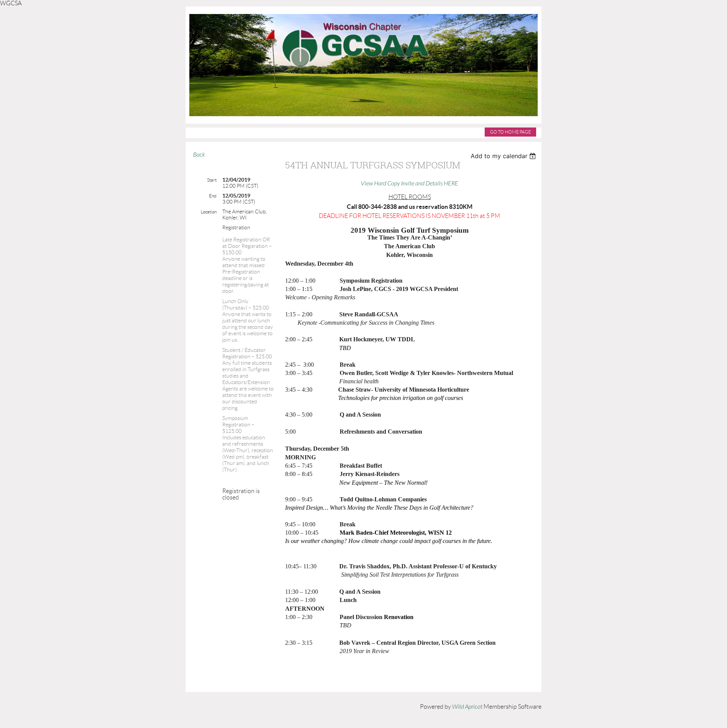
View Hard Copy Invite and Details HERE (409, 183)
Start (212, 179)
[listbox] (504, 155)
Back (199, 154)
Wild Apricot (467, 706)
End (213, 195)
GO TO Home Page (510, 131)
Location (209, 211)
